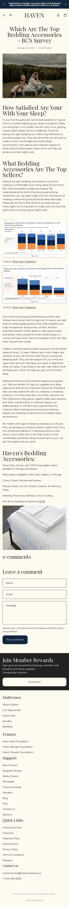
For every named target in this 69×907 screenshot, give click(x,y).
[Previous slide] (3, 4)
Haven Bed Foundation (16, 741)
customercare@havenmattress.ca (22, 873)
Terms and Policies (34, 900)
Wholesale (8, 781)
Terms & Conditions (13, 854)
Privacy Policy (10, 849)
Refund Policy (10, 844)
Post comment (15, 639)
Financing (8, 833)
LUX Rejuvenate (12, 710)
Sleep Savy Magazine (24, 261)
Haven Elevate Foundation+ (18, 752)
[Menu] (3, 15)
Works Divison (10, 776)
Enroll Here (34, 681)
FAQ (5, 803)
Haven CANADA (28, 894)
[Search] (10, 15)
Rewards (7, 792)
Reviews (7, 814)
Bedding (7, 726)
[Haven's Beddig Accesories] (34, 528)
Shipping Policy (11, 838)
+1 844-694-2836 (12, 878)
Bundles (7, 721)
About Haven (10, 765)
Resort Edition (11, 704)
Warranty (8, 860)
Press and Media (12, 787)
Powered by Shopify (46, 894)
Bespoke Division (12, 770)
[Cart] (65, 15)
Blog (5, 798)
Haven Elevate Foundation (18, 746)
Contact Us (9, 809)
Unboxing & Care (12, 827)
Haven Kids (9, 715)
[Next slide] (65, 4)
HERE (41, 501)
